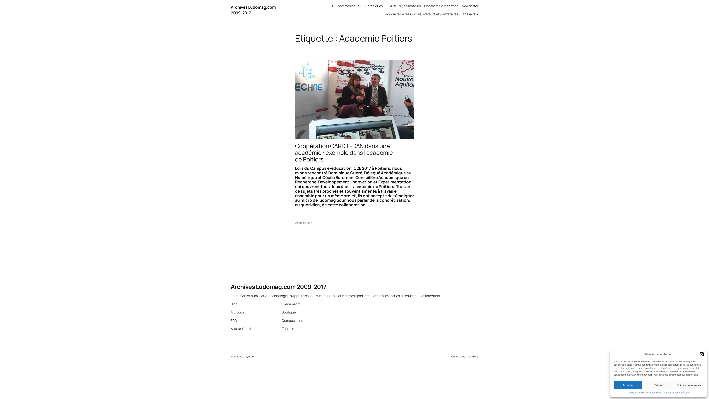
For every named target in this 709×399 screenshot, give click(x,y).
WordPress (472, 356)
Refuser (658, 385)
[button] (701, 354)
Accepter (628, 385)
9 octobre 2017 (303, 222)
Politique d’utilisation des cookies (644, 392)
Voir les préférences (689, 385)
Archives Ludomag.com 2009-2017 (278, 287)
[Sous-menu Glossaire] (477, 14)
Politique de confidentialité (676, 392)
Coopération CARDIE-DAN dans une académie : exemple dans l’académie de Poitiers (344, 153)
